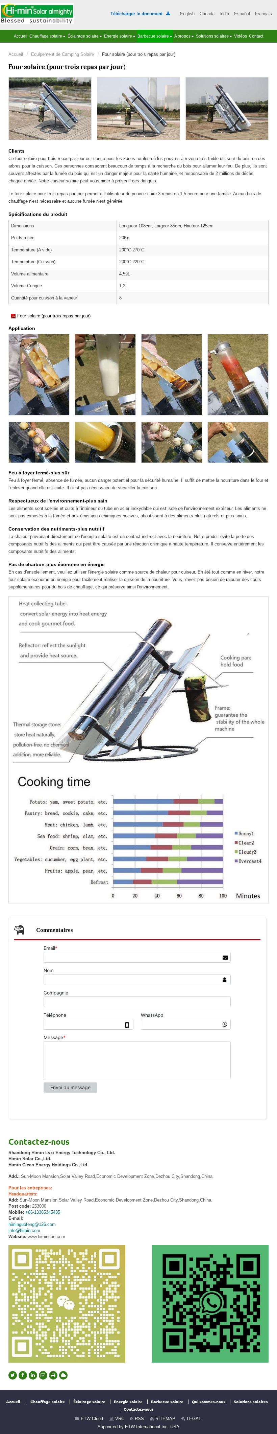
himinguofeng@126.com (32, 1224)
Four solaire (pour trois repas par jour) (54, 315)
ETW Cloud (91, 1418)
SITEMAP (164, 1418)
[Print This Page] (53, 1375)
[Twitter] (12, 1375)
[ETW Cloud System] (63, 1375)
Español (242, 13)
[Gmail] (43, 1375)
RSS (138, 1418)
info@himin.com (24, 1230)
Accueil (15, 54)
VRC (119, 1418)
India (224, 13)
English (187, 13)
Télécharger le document (140, 13)
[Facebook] (23, 1375)
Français (263, 13)
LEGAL (193, 1418)
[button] (47, 36)
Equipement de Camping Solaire (62, 54)
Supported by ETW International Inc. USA (138, 1426)
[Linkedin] (33, 1375)
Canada (207, 13)
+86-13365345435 (42, 1212)
